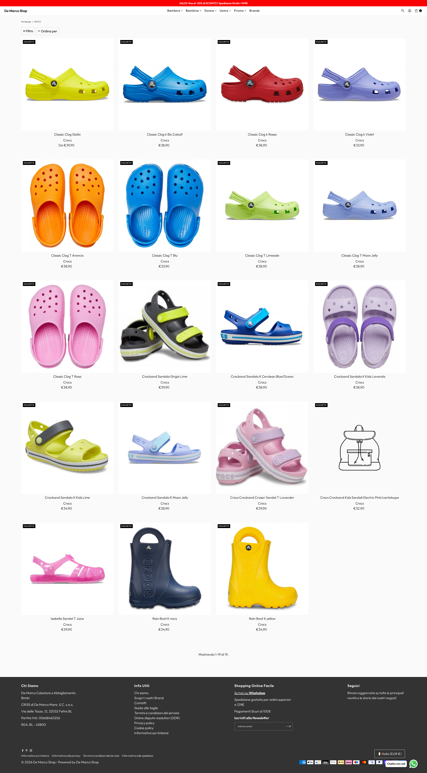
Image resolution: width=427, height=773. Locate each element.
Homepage (26, 21)
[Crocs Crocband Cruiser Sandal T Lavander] (262, 448)
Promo (239, 11)
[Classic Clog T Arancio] (67, 205)
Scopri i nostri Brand (149, 698)
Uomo (224, 11)
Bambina (192, 11)
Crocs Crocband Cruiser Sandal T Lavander (262, 497)
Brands (254, 11)
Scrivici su (249, 693)
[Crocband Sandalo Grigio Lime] (165, 326)
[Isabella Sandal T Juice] (67, 569)
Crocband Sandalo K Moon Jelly (165, 497)
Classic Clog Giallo (67, 134)
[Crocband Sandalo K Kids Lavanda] (359, 326)
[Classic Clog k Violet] (359, 84)
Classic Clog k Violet (359, 134)
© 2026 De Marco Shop (38, 762)
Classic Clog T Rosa (67, 376)
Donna (209, 11)
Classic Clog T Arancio (67, 255)
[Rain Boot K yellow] (262, 569)
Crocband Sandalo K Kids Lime (67, 497)
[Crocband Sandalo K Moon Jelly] (165, 448)
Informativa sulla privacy (66, 755)
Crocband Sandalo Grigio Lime (164, 376)
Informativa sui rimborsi (151, 733)
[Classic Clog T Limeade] (262, 205)
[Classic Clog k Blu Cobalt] (165, 84)
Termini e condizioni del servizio (156, 713)
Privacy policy (144, 723)
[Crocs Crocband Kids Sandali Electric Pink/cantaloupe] (359, 448)
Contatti (140, 703)
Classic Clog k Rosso (262, 134)
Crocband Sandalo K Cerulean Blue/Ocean (262, 376)
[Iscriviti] (288, 726)
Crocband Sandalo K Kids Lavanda (359, 376)
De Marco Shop (15, 11)
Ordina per (49, 31)
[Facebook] (22, 750)
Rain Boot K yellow (262, 618)
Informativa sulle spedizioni (137, 755)
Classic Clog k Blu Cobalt (165, 134)
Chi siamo (141, 693)
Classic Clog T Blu (164, 255)
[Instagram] (31, 750)
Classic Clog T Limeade (262, 255)
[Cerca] (403, 11)
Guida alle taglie (146, 708)
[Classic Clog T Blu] (165, 205)
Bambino (173, 11)
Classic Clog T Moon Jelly (359, 255)
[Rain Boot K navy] (165, 569)
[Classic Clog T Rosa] (67, 326)
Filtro (29, 31)
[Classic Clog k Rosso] (262, 84)
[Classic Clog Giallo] (67, 84)
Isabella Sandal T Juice (67, 618)
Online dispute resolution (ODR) (157, 718)
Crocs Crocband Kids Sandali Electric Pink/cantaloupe (359, 497)
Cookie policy (144, 728)
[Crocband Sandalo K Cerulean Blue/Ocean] (262, 326)
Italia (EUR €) (391, 754)
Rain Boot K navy (164, 618)
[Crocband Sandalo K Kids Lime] (67, 448)
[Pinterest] (27, 750)
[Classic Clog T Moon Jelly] (359, 205)
